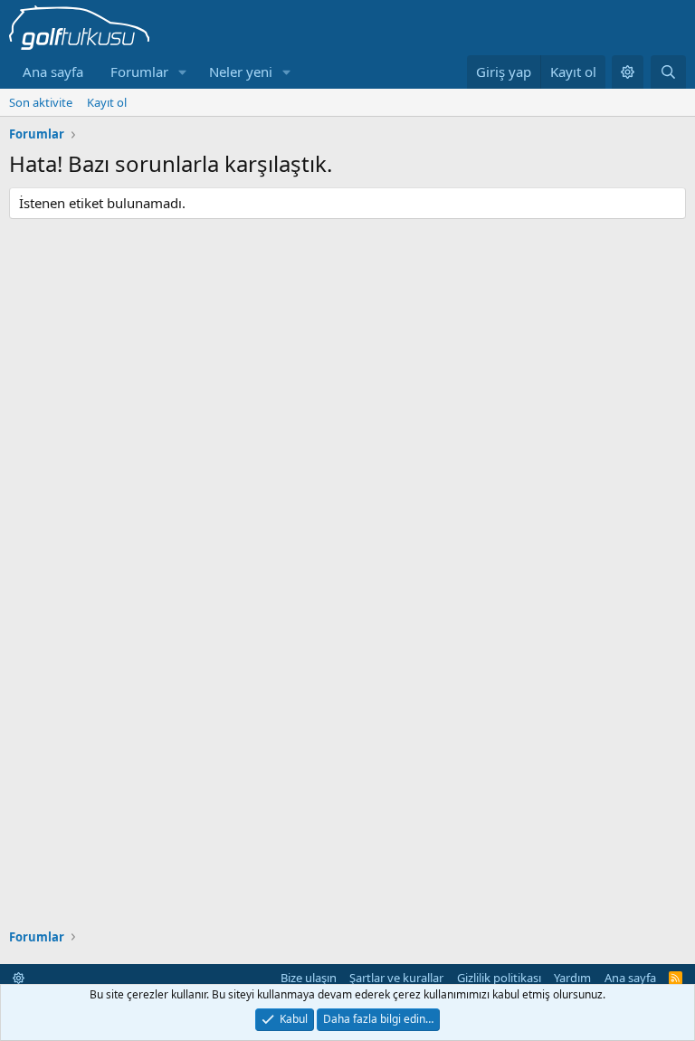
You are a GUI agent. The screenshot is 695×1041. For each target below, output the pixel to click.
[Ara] (668, 72)
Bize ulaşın (309, 977)
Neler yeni (240, 71)
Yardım (572, 977)
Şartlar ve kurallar (396, 977)
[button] (182, 72)
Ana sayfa (53, 71)
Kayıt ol (107, 102)
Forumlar (139, 71)
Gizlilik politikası (499, 977)
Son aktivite (40, 102)
